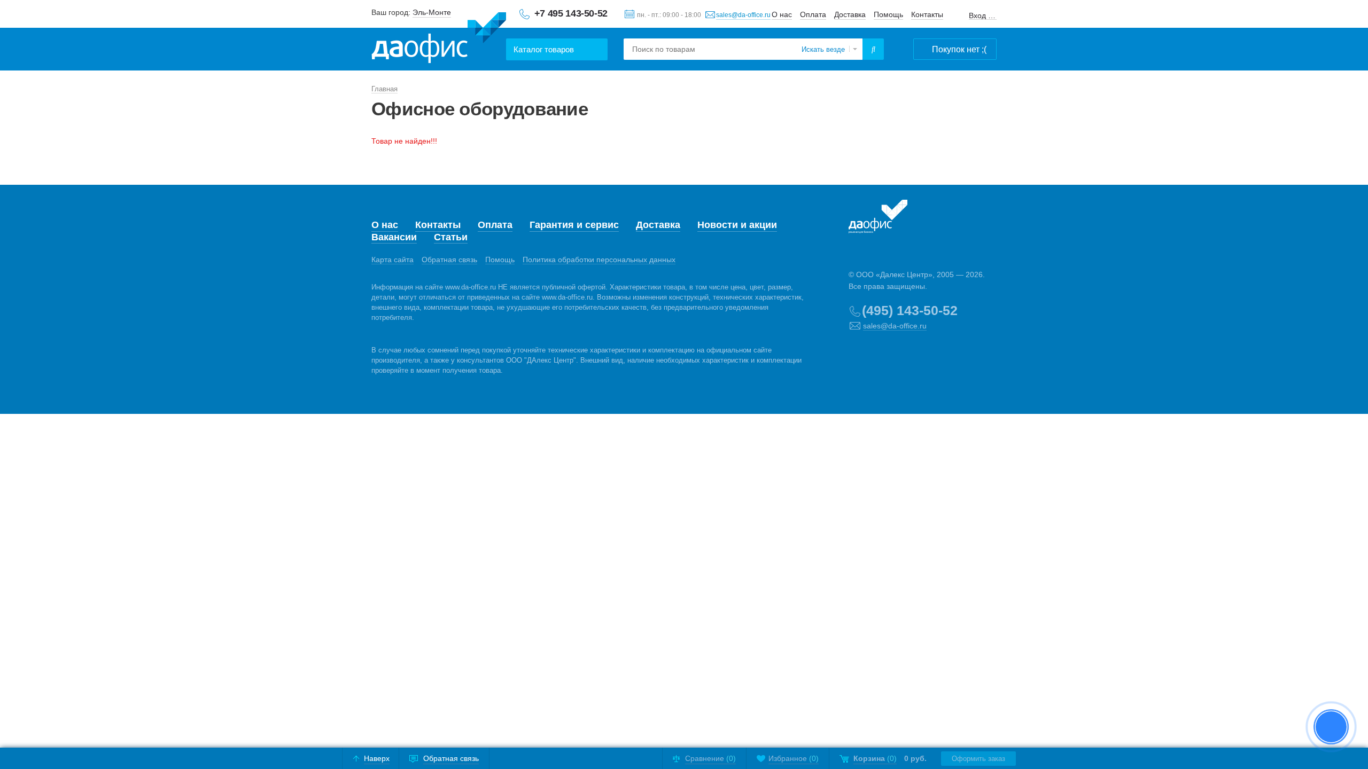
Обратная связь (449, 259)
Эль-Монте (432, 12)
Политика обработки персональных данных (599, 259)
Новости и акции (737, 224)
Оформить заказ (978, 759)
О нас (782, 14)
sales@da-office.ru (743, 15)
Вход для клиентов (983, 16)
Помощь (888, 14)
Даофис (438, 38)
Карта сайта (392, 259)
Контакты (927, 14)
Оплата (813, 14)
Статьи (451, 237)
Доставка (850, 14)
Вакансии (394, 237)
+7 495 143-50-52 (571, 13)
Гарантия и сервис (574, 224)
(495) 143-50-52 (910, 310)
